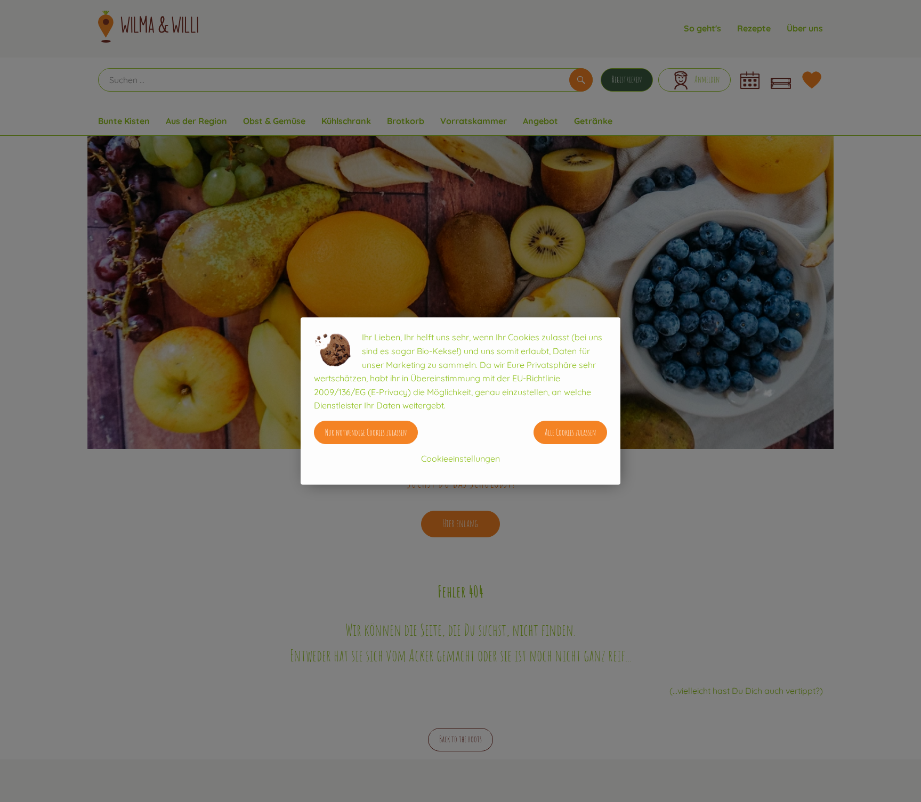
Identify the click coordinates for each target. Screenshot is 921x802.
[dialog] (460, 401)
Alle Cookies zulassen (570, 432)
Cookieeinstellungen (460, 458)
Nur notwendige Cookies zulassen (366, 432)
